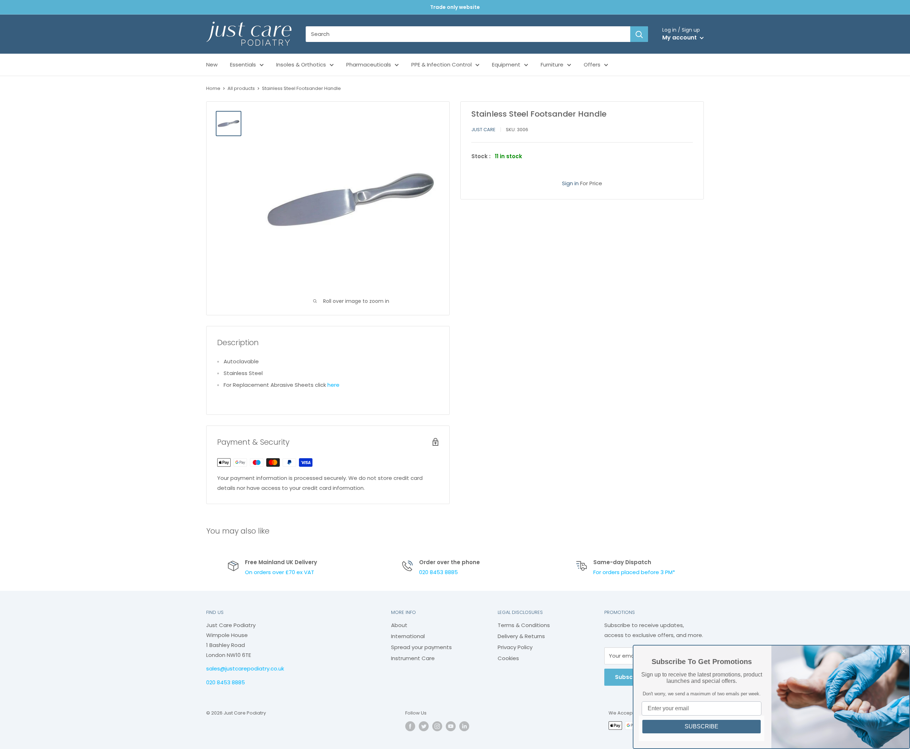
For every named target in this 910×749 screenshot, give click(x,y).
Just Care (483, 129)
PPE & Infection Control (441, 64)
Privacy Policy (515, 647)
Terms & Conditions (524, 625)
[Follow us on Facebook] (410, 726)
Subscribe (629, 677)
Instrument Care (413, 658)
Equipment (506, 64)
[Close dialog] (903, 651)
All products (241, 88)
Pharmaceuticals (368, 64)
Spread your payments (421, 647)
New (212, 64)
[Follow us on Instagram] (437, 726)
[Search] (639, 34)
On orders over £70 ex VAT (279, 572)
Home (213, 88)
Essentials (243, 64)
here (333, 385)
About (399, 625)
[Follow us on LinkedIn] (464, 726)
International (408, 636)
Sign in (570, 183)
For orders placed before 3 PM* (634, 572)
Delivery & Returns (521, 636)
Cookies (508, 658)
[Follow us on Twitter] (424, 726)
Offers (592, 64)
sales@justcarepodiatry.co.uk (245, 668)
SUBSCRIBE (701, 726)
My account (680, 37)
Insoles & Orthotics (301, 64)
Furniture (552, 64)
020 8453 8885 (438, 572)
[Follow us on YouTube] (451, 726)
